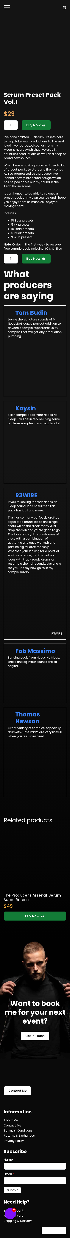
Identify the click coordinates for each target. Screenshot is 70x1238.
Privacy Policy (14, 1141)
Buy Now (33, 125)
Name (9, 1159)
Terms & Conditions (18, 1131)
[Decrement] (7, 125)
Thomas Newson (27, 718)
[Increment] (15, 125)
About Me (11, 1120)
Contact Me (12, 1125)
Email (9, 1174)
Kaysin (25, 408)
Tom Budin (31, 313)
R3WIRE (26, 495)
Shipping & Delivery (18, 1221)
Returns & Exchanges (19, 1136)
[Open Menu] (7, 7)
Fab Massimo (35, 651)
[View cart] (64, 8)
